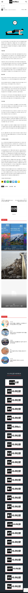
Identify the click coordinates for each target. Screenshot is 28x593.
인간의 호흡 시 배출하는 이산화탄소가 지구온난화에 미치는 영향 (18, 324)
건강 (3, 5)
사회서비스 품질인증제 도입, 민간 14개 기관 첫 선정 (7, 201)
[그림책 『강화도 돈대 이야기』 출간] (14, 294)
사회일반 (11, 340)
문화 (14, 304)
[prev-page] (2, 310)
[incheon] (2, 10)
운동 (4, 8)
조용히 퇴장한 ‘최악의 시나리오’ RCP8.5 (14, 249)
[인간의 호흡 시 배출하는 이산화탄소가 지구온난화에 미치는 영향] (5, 323)
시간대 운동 (11, 186)
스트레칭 (6, 186)
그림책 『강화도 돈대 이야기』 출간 (14, 306)
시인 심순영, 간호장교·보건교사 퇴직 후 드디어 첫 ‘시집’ (21, 201)
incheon (6, 9)
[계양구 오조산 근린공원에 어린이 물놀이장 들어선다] (5, 332)
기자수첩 (14, 247)
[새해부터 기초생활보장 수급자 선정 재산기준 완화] (5, 342)
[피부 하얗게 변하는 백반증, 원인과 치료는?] (5, 351)
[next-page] (4, 310)
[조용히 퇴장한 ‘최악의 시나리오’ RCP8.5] (14, 237)
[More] (18, 14)
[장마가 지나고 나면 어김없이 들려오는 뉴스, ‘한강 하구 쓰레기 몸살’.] (14, 265)
